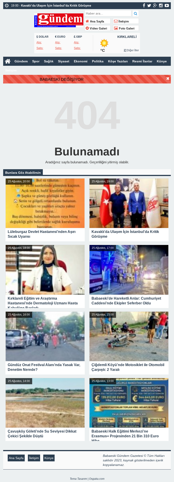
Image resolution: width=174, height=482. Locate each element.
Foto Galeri (126, 28)
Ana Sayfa (96, 21)
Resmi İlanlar (142, 61)
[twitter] (149, 5)
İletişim (123, 21)
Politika (98, 61)
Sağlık (48, 61)
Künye (162, 61)
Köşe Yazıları (118, 61)
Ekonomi (80, 61)
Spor (35, 61)
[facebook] (144, 5)
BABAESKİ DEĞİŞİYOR (62, 79)
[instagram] (161, 5)
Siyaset (63, 61)
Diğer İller (132, 50)
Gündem (21, 61)
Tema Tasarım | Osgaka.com (87, 478)
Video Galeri (98, 28)
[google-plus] (155, 5)
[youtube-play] (167, 5)
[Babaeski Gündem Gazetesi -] (58, 19)
